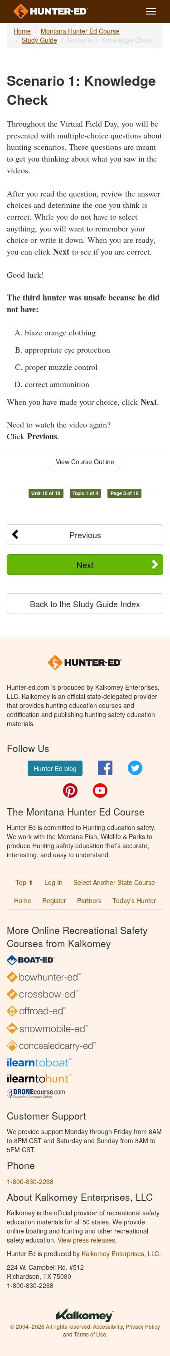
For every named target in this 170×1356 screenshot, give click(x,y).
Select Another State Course (114, 882)
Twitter (135, 768)
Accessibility (108, 1326)
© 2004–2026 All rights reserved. (51, 1326)
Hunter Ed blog (55, 768)
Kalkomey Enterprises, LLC (120, 1253)
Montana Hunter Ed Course (80, 30)
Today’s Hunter (134, 900)
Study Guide (39, 39)
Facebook (105, 768)
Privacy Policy (143, 1326)
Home (22, 30)
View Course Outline (85, 461)
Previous (85, 534)
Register (54, 900)
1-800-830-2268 (30, 1181)
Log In (53, 882)
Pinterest (70, 790)
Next (85, 564)
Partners (89, 900)
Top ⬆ (24, 882)
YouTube (100, 790)
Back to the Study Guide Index (85, 603)
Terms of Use (90, 1334)
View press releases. (87, 1239)
